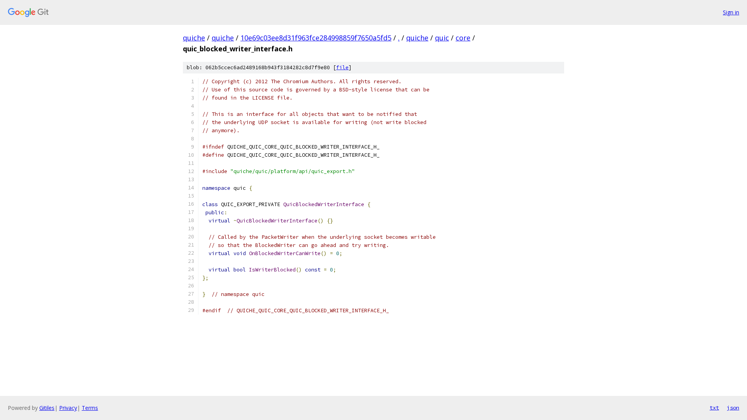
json (733, 407)
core (463, 37)
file (342, 67)
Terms (90, 407)
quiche (194, 37)
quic (442, 37)
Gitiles (46, 407)
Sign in (731, 12)
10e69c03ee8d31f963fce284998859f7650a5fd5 (315, 37)
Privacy (68, 407)
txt (714, 407)
